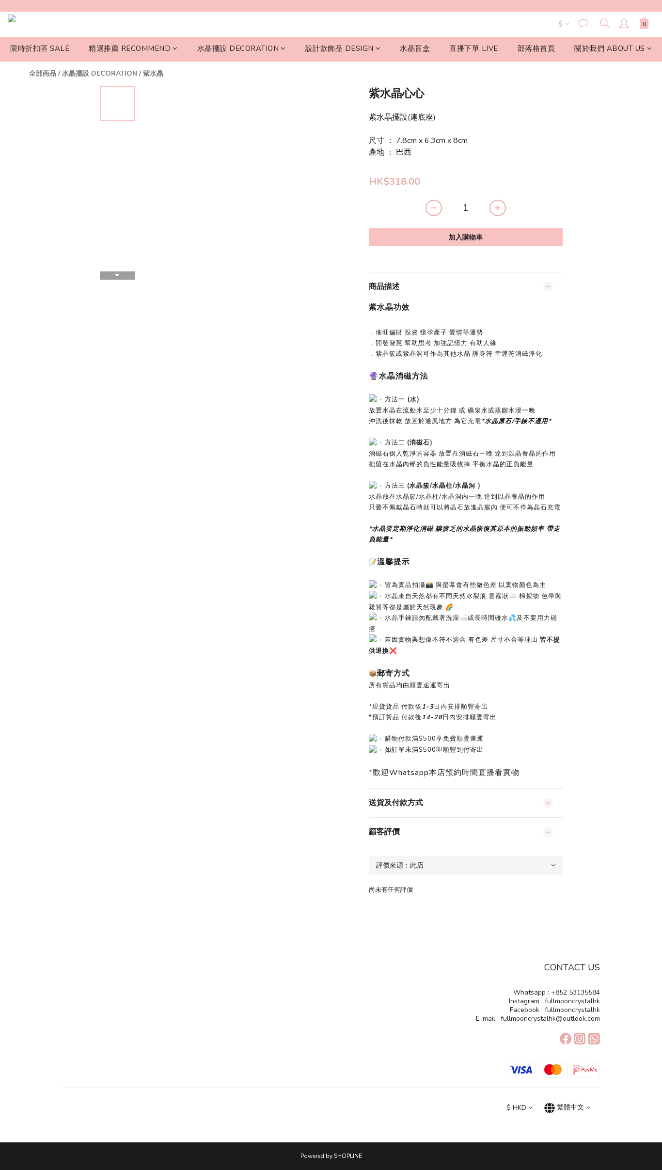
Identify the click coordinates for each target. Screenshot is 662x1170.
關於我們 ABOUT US (609, 48)
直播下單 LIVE (473, 48)
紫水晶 (153, 73)
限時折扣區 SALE (39, 48)
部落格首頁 (536, 48)
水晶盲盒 (415, 48)
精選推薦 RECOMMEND (130, 48)
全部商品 (42, 73)
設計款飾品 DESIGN (339, 48)
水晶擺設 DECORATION (238, 48)
